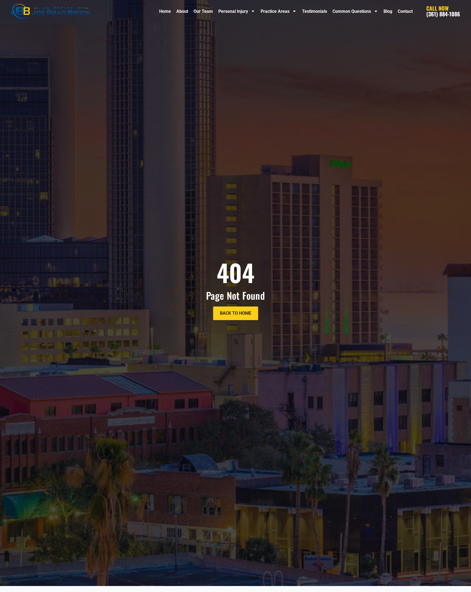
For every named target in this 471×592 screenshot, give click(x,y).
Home (165, 11)
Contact (405, 11)
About (182, 11)
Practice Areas (275, 11)
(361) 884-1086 (443, 11)
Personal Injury (233, 11)
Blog (388, 11)
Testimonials (314, 11)
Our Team (203, 11)
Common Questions (352, 11)
